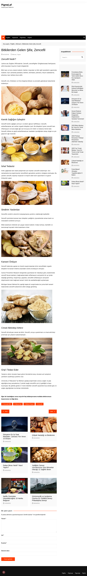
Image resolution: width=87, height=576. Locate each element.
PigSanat (15, 37)
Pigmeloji (23, 37)
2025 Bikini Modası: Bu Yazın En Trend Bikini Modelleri (78, 127)
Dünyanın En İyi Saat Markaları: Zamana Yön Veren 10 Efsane (14, 437)
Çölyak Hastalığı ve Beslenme (43, 435)
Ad (2, 535)
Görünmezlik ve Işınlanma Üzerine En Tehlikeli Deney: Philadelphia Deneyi (42, 498)
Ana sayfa (6, 44)
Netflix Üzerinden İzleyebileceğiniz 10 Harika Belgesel (13, 498)
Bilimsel (18, 44)
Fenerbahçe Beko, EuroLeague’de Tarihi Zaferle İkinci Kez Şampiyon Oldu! (77, 76)
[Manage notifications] (3, 572)
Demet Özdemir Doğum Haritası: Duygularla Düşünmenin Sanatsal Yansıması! (78, 115)
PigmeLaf (6, 4)
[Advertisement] (43, 21)
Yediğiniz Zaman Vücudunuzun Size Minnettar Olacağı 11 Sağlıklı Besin (43, 467)
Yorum (3, 518)
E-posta (4, 543)
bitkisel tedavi (29, 404)
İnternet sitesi (5, 550)
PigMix (8, 37)
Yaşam (19, 54)
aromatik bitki (7, 404)
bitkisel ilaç (18, 404)
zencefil (40, 404)
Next (51, 411)
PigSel (30, 37)
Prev (6, 411)
